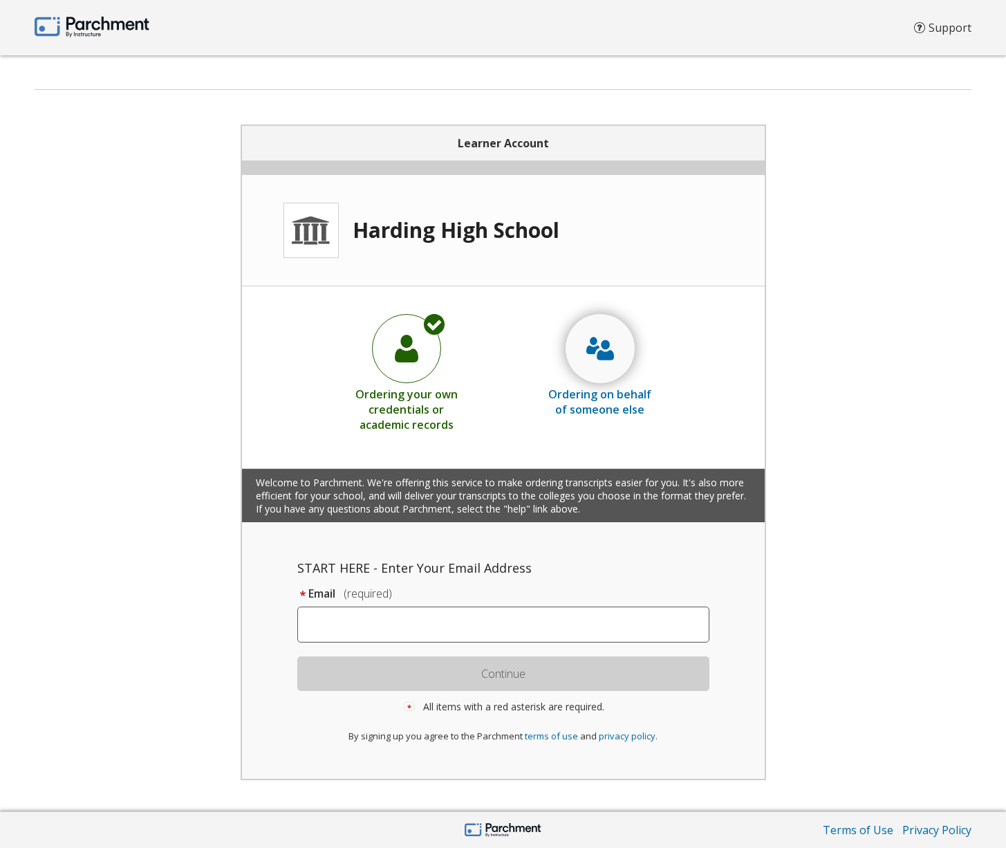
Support (950, 27)
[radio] (406, 372)
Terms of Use (858, 830)
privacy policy (627, 735)
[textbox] (510, 624)
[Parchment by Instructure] (503, 831)
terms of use (551, 735)
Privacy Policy (936, 830)
